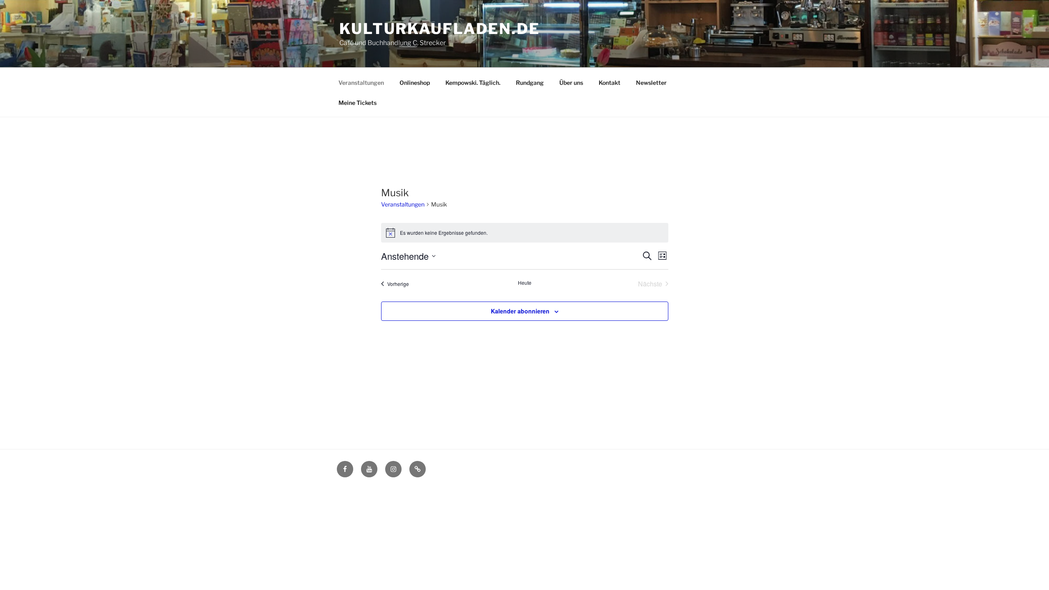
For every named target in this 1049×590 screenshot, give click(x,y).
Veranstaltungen (361, 82)
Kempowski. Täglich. (472, 82)
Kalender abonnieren (520, 311)
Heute (524, 282)
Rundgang (530, 82)
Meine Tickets (357, 102)
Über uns (571, 82)
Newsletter (651, 82)
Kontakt (609, 82)
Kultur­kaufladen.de (439, 29)
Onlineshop (415, 82)
